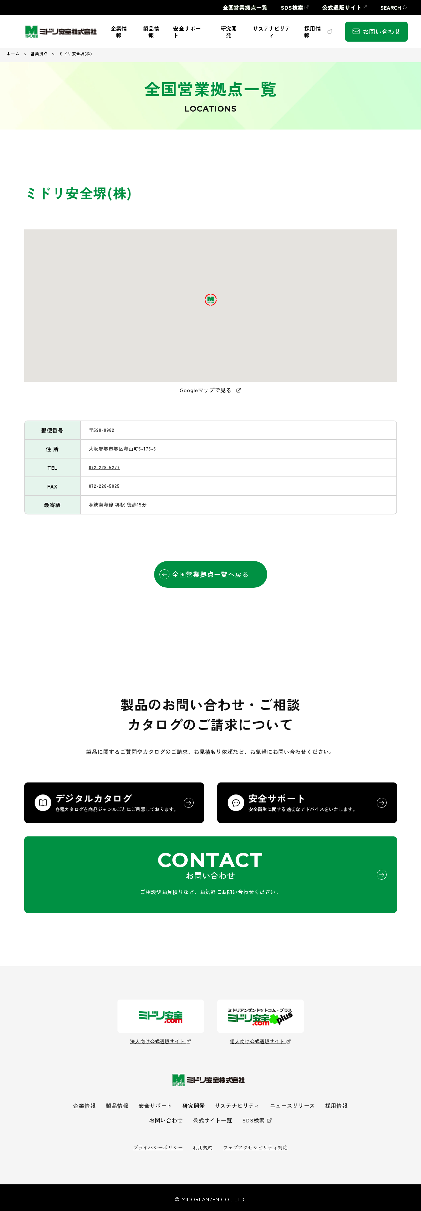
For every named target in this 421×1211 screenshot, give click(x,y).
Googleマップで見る (206, 390)
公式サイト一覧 (213, 1120)
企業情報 (84, 1105)
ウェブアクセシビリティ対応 (255, 1147)
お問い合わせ (166, 1120)
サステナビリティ (237, 1105)
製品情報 (117, 1105)
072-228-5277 (104, 467)
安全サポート (155, 1105)
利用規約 (203, 1147)
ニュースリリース (292, 1105)
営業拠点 (39, 53)
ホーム (13, 53)
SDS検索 (253, 1120)
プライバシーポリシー (158, 1147)
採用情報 (336, 1105)
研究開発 (193, 1105)
